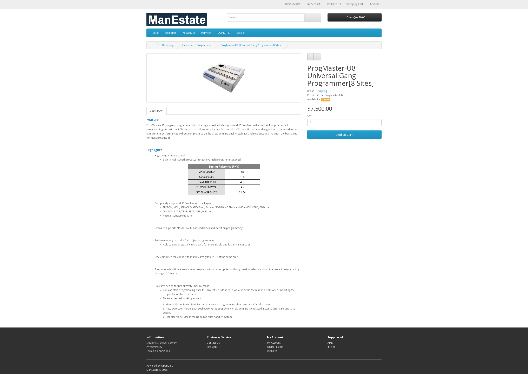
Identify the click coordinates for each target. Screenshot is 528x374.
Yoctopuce (189, 33)
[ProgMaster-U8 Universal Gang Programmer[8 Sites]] (223, 77)
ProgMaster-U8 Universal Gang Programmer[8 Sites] (251, 45)
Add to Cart (344, 134)
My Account (273, 342)
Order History (275, 347)
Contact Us (213, 342)
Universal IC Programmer (197, 45)
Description (156, 110)
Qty (309, 116)
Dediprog (170, 33)
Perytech (206, 33)
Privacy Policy (154, 347)
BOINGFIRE (224, 33)
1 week (325, 99)
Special (240, 33)
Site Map (212, 347)
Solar (156, 33)
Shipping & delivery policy (161, 342)
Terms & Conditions (158, 351)
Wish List (272, 351)
